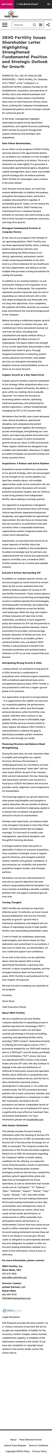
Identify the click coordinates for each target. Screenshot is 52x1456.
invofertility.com (35, 1119)
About (13, 1439)
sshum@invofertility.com (14, 1277)
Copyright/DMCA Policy (17, 1451)
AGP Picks (7, 4)
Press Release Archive (30, 1439)
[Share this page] (48, 24)
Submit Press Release (15, 1445)
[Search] (34, 25)
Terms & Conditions (38, 1445)
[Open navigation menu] (4, 24)
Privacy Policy (39, 1451)
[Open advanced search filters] (40, 25)
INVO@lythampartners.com (16, 1298)
